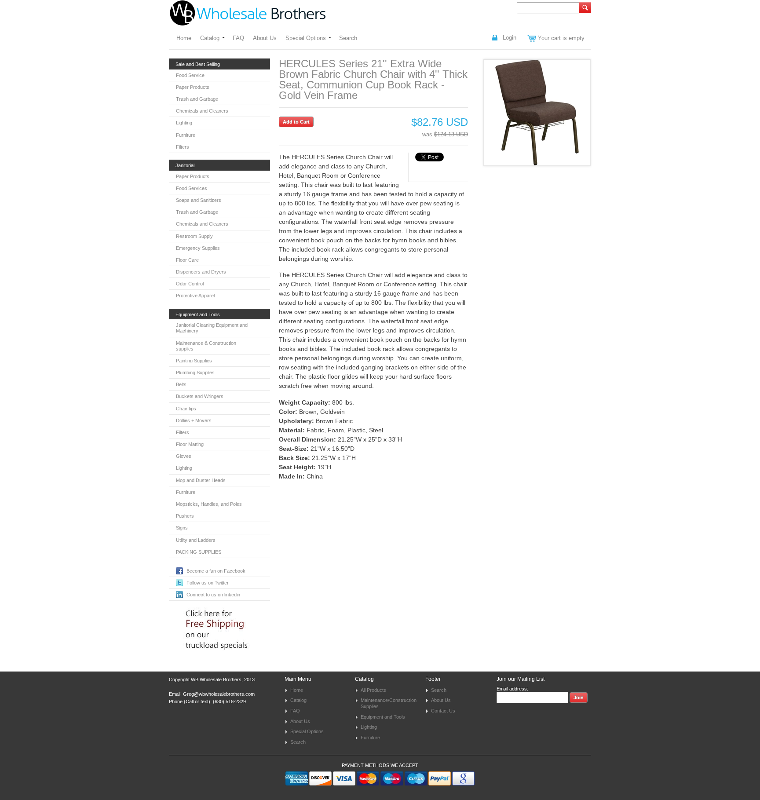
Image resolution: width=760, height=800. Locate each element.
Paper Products (192, 87)
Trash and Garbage (197, 99)
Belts (181, 384)
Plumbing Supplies (195, 372)
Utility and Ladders (196, 540)
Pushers (185, 516)
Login (509, 37)
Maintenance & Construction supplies (206, 345)
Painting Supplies (194, 360)
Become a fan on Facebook (215, 571)
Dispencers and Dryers (201, 271)
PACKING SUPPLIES (198, 552)
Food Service (190, 75)
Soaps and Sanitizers (198, 200)
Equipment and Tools (383, 717)
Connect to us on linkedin (213, 594)
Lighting (184, 122)
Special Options (305, 38)
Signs (182, 527)
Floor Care (187, 260)
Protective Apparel (195, 295)
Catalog (209, 38)
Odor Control (190, 283)
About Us (265, 38)
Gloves (183, 456)
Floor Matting (190, 444)
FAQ (238, 38)
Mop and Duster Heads (201, 480)
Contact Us (443, 710)
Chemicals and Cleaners (202, 110)
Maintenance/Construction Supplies (389, 703)
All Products (373, 690)
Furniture (185, 135)
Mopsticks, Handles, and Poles (209, 504)
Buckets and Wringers (199, 396)
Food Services (191, 188)
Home (183, 38)
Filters (182, 147)
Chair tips (186, 408)
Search (348, 38)
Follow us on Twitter (207, 582)
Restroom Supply (194, 236)
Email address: (512, 688)
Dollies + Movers (194, 420)
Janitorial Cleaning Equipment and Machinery (212, 327)
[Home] (247, 21)
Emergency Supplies (198, 248)
